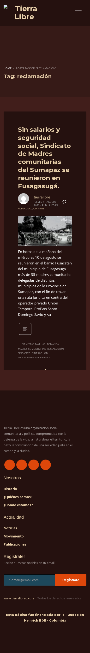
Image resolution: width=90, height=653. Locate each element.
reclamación (55, 348)
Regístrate (70, 580)
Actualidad (25, 208)
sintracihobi (40, 353)
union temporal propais (34, 357)
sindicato (24, 353)
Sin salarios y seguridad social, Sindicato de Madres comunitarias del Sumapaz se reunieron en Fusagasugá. (44, 158)
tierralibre (42, 197)
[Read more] (25, 334)
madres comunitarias (32, 348)
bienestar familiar (33, 344)
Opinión (38, 208)
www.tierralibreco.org (19, 598)
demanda (53, 344)
